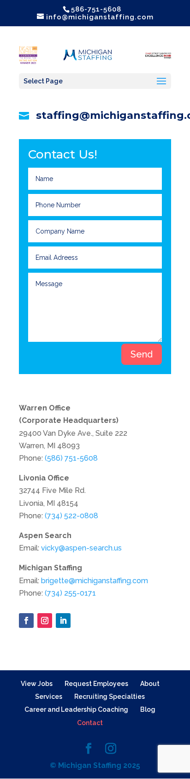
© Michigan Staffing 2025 (95, 765)
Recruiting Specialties (109, 696)
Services (48, 696)
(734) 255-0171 (70, 593)
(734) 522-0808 (71, 515)
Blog (147, 709)
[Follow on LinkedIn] (63, 620)
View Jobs (37, 683)
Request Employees (96, 683)
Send (142, 354)
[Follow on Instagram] (44, 620)
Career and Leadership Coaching (76, 709)
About (150, 683)
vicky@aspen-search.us (81, 548)
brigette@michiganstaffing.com (94, 580)
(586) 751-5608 (71, 458)
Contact (90, 722)
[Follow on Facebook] (26, 620)
